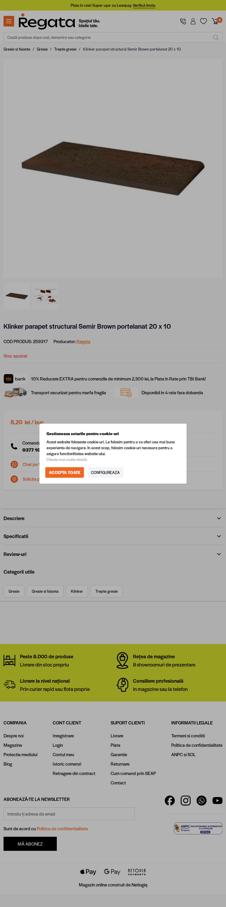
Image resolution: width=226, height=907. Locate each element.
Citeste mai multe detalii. (67, 459)
